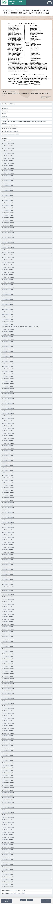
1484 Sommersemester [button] (8, 512)
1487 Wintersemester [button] (7, 530)
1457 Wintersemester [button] (7, 381)
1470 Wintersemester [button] (7, 445)
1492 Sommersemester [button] (8, 552)
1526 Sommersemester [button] (8, 723)
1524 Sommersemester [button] (8, 713)
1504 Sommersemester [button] (8, 614)
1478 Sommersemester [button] (8, 483)
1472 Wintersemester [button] (7, 455)
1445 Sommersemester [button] (8, 317)
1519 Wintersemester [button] (7, 691)
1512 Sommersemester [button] (8, 654)
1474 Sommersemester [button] (8, 463)
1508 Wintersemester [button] (7, 636)
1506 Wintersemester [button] (7, 626)
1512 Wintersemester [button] (7, 656)
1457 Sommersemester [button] (8, 378)
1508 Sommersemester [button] (8, 634)
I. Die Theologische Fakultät (10, 126)
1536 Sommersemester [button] (8, 773)
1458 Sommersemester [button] (8, 383)
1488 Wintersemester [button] (7, 535)
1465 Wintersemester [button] (7, 421)
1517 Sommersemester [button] (8, 678)
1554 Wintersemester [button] (7, 864)
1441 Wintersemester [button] (7, 299)
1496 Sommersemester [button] (8, 572)
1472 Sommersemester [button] (8, 453)
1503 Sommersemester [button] (8, 609)
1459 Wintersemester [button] (7, 391)
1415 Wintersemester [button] (7, 170)
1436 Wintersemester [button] (7, 274)
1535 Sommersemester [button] (8, 768)
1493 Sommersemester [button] (8, 557)
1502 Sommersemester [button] (8, 604)
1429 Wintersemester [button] (7, 240)
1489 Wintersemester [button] (7, 540)
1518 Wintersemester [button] (7, 686)
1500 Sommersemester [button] (8, 594)
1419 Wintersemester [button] (7, 190)
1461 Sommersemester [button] (8, 398)
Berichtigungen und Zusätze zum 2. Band (13, 893)
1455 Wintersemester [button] (7, 371)
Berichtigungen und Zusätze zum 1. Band (13, 890)
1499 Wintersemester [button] (7, 590)
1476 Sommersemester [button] (8, 473)
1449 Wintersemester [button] (7, 341)
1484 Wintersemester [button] (7, 515)
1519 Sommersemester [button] (8, 688)
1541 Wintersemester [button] (7, 800)
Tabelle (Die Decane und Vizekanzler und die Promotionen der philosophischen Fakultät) (24, 122)
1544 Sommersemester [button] (8, 812)
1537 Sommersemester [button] (8, 777)
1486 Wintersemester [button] (7, 525)
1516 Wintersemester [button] (7, 676)
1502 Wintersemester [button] (7, 607)
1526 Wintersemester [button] (7, 725)
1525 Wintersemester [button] (7, 720)
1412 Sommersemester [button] (8, 153)
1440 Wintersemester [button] (7, 294)
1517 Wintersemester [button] (7, 681)
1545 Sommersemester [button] (8, 817)
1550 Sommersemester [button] (8, 842)
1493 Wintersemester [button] (7, 559)
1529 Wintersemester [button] (7, 740)
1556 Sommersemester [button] (8, 872)
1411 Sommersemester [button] (8, 148)
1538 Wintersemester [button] (7, 785)
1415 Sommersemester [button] (8, 168)
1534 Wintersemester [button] (7, 765)
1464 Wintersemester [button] (7, 416)
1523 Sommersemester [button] (8, 708)
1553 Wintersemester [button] (7, 859)
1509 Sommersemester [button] (8, 639)
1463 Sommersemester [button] (8, 408)
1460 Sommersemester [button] (8, 393)
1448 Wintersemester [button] (7, 336)
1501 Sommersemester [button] (8, 599)
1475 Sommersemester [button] (8, 468)
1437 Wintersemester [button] (7, 279)
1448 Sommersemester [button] (8, 334)
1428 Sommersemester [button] (8, 232)
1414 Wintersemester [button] (7, 165)
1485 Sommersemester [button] (8, 517)
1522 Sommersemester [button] (8, 703)
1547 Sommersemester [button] (8, 827)
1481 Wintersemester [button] (7, 500)
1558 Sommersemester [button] (8, 882)
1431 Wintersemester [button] (7, 250)
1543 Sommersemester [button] (8, 807)
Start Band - (8, 104)
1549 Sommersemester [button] (8, 837)
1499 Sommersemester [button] (8, 587)
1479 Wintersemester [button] (7, 490)
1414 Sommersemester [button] (8, 163)
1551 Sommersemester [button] (8, 847)
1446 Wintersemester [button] (7, 324)
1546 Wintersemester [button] (7, 825)
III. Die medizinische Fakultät (10, 131)
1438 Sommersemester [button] (8, 282)
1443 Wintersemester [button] (7, 309)
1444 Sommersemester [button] (8, 312)
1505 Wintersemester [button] (7, 621)
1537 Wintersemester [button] (7, 780)
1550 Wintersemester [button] (7, 844)
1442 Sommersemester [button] (8, 302)
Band (30, 900)
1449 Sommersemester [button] (8, 339)
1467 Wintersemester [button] (7, 430)
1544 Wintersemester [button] (7, 815)
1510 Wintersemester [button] (7, 646)
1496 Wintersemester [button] (7, 574)
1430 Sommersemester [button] (8, 242)
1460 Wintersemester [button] (7, 396)
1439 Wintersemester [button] (7, 289)
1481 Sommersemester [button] (8, 497)
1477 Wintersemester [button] (7, 480)
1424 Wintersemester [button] (7, 215)
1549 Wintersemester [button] (7, 839)
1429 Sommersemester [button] (8, 237)
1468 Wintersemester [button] (7, 435)
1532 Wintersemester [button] (7, 755)
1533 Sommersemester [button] (8, 758)
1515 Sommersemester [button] (8, 668)
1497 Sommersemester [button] (8, 577)
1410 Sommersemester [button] (8, 143)
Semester (5, 138)
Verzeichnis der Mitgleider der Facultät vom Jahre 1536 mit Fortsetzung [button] (20, 326)
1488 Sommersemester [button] (8, 532)
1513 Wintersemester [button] (7, 661)
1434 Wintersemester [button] (7, 265)
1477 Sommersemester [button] (8, 478)
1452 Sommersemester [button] (8, 354)
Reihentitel (5, 108)
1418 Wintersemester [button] (7, 185)
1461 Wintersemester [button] (7, 401)
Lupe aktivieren (46, 98)
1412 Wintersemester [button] (7, 155)
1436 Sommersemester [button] (8, 272)
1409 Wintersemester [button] (7, 141)
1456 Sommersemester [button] (8, 374)
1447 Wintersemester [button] (7, 331)
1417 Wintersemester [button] (7, 180)
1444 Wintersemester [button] (7, 314)
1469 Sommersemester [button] (8, 438)
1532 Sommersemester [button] (8, 753)
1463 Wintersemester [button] (7, 411)
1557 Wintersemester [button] (7, 879)
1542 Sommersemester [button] (8, 802)
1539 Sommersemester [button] (8, 787)
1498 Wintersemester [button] (7, 584)
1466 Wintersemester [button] (7, 426)
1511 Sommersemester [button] (8, 649)
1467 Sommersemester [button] (8, 428)
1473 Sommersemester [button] (8, 458)
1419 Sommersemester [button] (8, 188)
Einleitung (5, 119)
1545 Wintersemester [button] (7, 820)
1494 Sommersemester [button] (8, 562)
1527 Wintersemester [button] (7, 730)
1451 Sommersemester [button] (8, 349)
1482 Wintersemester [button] (7, 505)
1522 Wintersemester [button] (7, 706)
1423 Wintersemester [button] (7, 210)
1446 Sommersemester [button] (8, 321)
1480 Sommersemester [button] (8, 492)
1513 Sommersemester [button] (8, 659)
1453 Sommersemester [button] (8, 359)
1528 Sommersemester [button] (8, 733)
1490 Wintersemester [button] (7, 544)
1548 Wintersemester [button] (7, 834)
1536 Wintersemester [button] (7, 775)
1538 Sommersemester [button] (8, 782)
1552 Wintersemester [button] (7, 854)
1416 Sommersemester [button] (8, 173)
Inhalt (4, 113)
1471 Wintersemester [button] (7, 450)
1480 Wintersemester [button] (7, 495)
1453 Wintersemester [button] (7, 361)
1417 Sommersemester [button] (8, 178)
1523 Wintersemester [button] (7, 711)
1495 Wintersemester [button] (7, 569)
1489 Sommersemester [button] (8, 537)
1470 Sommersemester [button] (8, 443)
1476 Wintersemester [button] (7, 475)
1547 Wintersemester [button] (7, 830)
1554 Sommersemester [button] (8, 862)
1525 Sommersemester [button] (8, 718)
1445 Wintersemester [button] (7, 319)
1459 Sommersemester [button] (8, 388)
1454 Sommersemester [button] (8, 364)
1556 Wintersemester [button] (7, 874)
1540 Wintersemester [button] (7, 795)
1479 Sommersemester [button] (8, 487)
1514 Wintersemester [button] (7, 666)
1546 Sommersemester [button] (8, 822)
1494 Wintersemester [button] (7, 564)
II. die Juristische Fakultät (9, 128)
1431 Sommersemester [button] (8, 247)
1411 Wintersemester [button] (7, 151)
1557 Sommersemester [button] (8, 877)
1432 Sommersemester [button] (8, 252)
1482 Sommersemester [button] (8, 502)
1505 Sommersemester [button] (8, 619)
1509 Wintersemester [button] (7, 641)
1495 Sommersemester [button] (8, 567)
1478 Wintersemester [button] (7, 485)
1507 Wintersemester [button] (7, 631)
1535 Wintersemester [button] (7, 770)
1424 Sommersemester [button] (8, 212)
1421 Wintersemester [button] (7, 200)
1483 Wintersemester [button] (7, 510)
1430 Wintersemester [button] (7, 245)
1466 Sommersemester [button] (8, 423)
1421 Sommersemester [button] (8, 198)
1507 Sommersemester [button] (8, 629)
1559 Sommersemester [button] (8, 886)
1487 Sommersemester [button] (8, 527)
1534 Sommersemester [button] (8, 763)
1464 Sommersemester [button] (8, 413)
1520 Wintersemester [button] (7, 696)
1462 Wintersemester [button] (7, 406)
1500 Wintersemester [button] (7, 597)
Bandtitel (4, 111)
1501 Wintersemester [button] (7, 602)
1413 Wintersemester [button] (7, 160)
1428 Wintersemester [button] (7, 235)
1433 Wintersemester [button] (7, 260)
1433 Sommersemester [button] (8, 257)
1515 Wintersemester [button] (7, 671)
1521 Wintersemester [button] (7, 701)
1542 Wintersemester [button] (7, 805)
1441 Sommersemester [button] (8, 297)
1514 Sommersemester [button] (8, 664)
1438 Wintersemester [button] (7, 284)
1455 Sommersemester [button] (8, 369)
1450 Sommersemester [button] (8, 344)
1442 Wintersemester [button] (7, 304)
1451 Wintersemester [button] (7, 351)
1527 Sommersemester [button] (8, 728)
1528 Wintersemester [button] (7, 735)
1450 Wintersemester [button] (7, 346)
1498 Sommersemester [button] (8, 582)
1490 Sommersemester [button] (8, 542)
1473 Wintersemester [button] (7, 460)
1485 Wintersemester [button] (7, 520)
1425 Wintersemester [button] (7, 220)
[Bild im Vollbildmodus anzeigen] (51, 18)
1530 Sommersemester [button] (8, 743)
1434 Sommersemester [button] (8, 262)
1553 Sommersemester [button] (8, 857)
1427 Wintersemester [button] (7, 230)
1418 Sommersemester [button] (8, 183)
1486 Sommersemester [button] (8, 522)
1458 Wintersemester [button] (7, 386)
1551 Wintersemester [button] (7, 849)
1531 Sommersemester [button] (8, 748)
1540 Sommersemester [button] (8, 792)
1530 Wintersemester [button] (7, 745)
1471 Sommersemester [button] (8, 448)
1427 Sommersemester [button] (8, 227)
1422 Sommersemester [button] (8, 203)
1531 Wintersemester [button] (7, 750)
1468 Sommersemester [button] (8, 433)
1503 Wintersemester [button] (7, 611)
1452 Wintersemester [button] (7, 356)
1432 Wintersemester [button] (7, 255)
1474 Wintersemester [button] (7, 465)
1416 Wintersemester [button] (7, 175)
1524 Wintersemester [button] (7, 716)
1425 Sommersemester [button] (8, 217)
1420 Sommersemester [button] (8, 193)
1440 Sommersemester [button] (8, 292)
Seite (24, 900)
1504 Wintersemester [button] (7, 616)
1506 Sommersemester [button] (8, 624)
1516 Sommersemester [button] (8, 673)
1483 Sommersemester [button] (8, 507)
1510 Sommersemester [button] (8, 644)
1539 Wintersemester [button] (7, 790)
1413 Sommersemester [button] (8, 158)
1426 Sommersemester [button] (8, 222)
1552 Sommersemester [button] (8, 852)
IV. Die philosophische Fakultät (10, 134)
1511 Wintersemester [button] (7, 651)
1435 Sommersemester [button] (8, 267)
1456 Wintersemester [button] (7, 376)
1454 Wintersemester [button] (7, 366)
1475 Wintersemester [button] (7, 470)
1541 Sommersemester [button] (8, 797)
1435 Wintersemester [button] (7, 269)
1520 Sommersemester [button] (8, 693)
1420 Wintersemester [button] (7, 195)
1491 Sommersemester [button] (8, 547)
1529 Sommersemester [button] (8, 738)
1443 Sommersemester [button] (8, 307)
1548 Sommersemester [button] (8, 832)
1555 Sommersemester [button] (8, 867)
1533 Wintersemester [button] (7, 760)
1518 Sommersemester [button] (8, 683)
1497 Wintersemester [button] (7, 579)
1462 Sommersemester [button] (8, 403)
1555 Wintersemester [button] (7, 869)
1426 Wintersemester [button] (7, 225)
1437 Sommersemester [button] (8, 277)
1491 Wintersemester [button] (7, 549)
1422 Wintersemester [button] (7, 205)
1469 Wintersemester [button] (7, 440)
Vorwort (4, 116)
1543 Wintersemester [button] (7, 810)
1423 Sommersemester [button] (8, 208)
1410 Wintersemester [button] (7, 146)
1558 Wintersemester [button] (7, 884)
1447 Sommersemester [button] (8, 329)
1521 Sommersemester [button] (8, 698)
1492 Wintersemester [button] (7, 554)
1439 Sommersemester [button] (8, 287)
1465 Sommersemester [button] (8, 418)
